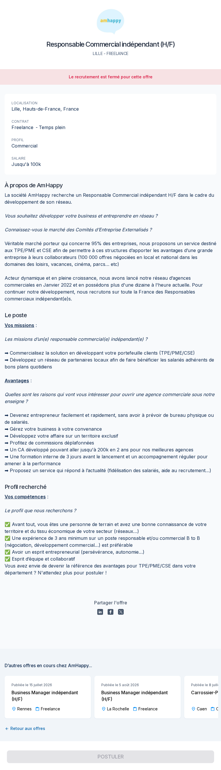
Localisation (24, 103)
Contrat (20, 121)
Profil (18, 140)
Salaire (19, 158)
